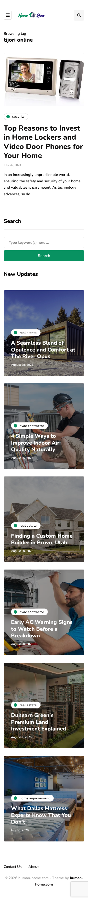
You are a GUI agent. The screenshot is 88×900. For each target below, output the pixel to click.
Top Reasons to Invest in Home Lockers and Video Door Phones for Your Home (43, 142)
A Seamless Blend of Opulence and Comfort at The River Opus (43, 349)
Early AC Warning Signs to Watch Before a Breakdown (42, 629)
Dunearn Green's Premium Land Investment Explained (38, 722)
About (33, 866)
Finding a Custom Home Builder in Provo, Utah (42, 539)
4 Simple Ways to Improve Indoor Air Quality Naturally (35, 442)
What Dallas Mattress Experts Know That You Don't (41, 815)
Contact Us (13, 866)
